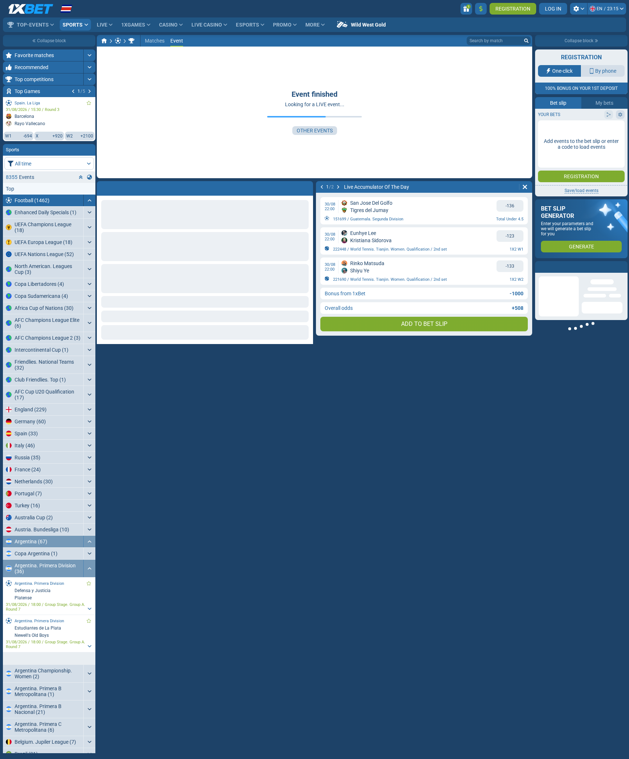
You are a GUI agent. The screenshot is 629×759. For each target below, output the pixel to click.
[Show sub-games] (89, 609)
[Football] (118, 41)
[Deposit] (481, 9)
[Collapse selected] (80, 177)
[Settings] (578, 9)
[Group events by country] (89, 177)
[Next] (89, 91)
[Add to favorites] (88, 103)
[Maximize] (89, 55)
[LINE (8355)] (104, 41)
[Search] (526, 40)
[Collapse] (89, 200)
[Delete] (525, 187)
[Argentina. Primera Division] (131, 41)
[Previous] (73, 91)
